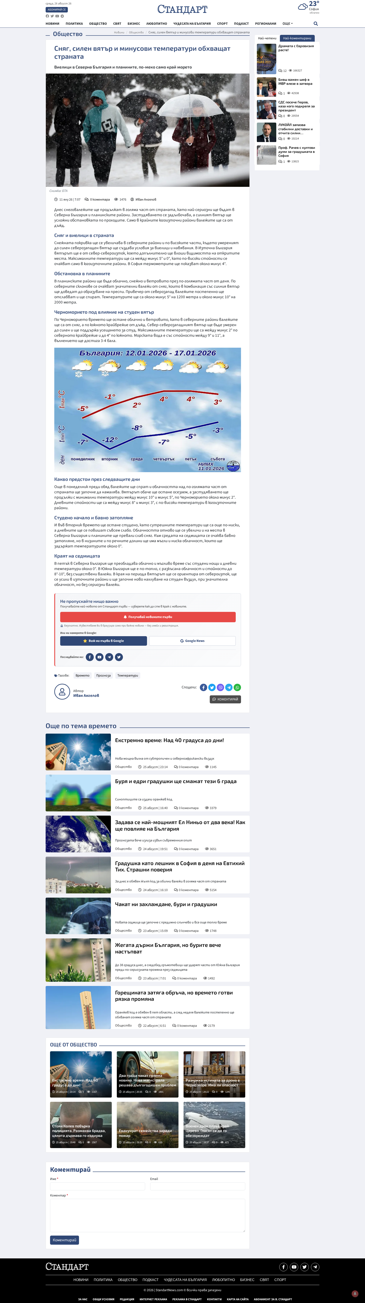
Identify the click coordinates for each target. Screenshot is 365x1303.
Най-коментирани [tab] (297, 38)
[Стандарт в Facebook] (90, 657)
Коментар (59, 1195)
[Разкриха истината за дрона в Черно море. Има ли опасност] (214, 1074)
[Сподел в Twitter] (212, 687)
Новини (119, 32)
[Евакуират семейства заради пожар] (147, 1125)
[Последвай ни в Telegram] (315, 1267)
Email (154, 1179)
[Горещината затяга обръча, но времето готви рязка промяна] (78, 1007)
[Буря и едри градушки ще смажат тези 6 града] (78, 793)
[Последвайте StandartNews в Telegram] (62, 16)
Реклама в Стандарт (187, 1299)
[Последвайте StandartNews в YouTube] (57, 16)
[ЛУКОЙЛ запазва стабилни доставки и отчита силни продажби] (266, 132)
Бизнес (247, 1280)
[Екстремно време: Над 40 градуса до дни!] (78, 752)
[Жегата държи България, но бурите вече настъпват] (78, 960)
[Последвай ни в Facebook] (283, 1267)
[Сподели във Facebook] (203, 687)
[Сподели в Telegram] (229, 687)
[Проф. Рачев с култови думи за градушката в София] (266, 155)
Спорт (280, 1280)
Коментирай (227, 699)
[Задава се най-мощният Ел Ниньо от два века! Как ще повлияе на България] (78, 834)
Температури (127, 675)
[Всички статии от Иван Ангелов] (62, 692)
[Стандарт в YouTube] (99, 657)
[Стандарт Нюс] (67, 1270)
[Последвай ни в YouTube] (294, 1267)
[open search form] (315, 23)
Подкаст (151, 1280)
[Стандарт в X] (119, 657)
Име (54, 1179)
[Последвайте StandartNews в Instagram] (52, 16)
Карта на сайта (238, 1299)
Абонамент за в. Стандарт (273, 1299)
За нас (82, 1299)
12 (285, 70)
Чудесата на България (185, 1280)
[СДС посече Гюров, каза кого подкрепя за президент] (266, 109)
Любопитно (223, 1280)
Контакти (214, 1299)
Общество (136, 32)
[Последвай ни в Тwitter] (304, 1267)
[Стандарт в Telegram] (109, 657)
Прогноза (103, 675)
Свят (264, 1280)
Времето (83, 675)
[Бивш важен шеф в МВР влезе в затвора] (266, 87)
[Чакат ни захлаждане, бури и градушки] (78, 916)
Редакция (127, 1299)
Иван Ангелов (146, 199)
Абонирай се (57, 10)
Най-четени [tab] (267, 38)
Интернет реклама (153, 1299)
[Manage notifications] (355, 1293)
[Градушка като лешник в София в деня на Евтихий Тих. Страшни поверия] (78, 875)
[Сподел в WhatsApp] (237, 687)
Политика (103, 1280)
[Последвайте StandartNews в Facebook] (47, 16)
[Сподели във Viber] (220, 687)
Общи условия (103, 1299)
